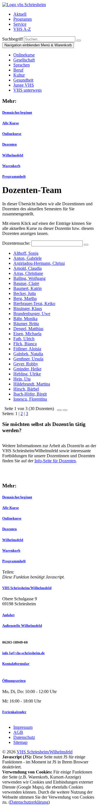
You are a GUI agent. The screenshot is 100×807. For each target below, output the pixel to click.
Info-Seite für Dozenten (55, 460)
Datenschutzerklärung (29, 802)
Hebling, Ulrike (27, 374)
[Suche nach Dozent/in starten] (86, 245)
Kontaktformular (15, 663)
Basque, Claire (26, 283)
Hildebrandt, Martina (31, 384)
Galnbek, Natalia (28, 353)
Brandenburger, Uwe (31, 313)
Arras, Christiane (28, 273)
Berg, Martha (25, 298)
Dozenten (9, 144)
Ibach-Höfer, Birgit (30, 394)
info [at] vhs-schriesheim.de (23, 653)
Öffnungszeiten (14, 681)
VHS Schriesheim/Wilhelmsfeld (26, 588)
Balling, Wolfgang (29, 278)
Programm (22, 19)
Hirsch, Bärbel (26, 389)
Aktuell (19, 14)
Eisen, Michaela (27, 333)
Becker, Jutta (24, 293)
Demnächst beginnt (17, 112)
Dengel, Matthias (28, 328)
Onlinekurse (11, 134)
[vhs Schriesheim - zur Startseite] (24, 4)
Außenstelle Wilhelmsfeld (22, 625)
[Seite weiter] (59, 408)
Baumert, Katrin (27, 288)
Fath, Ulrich (23, 338)
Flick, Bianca (25, 343)
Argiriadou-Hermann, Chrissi (39, 263)
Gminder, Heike (27, 368)
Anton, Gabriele (27, 258)
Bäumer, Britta (26, 323)
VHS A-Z (22, 29)
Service (19, 24)
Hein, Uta (22, 379)
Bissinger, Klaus (27, 308)
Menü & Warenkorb (38, 45)
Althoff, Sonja (25, 253)
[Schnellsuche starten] (78, 40)
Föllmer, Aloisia (27, 348)
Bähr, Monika (25, 318)
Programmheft (14, 176)
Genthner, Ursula (28, 358)
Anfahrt (8, 615)
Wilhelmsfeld (12, 155)
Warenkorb (11, 166)
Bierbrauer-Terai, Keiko (34, 303)
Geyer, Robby (25, 363)
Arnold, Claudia (27, 268)
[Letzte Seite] (65, 408)
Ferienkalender (14, 712)
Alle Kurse (10, 123)
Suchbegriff (12, 39)
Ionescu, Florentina (30, 399)
